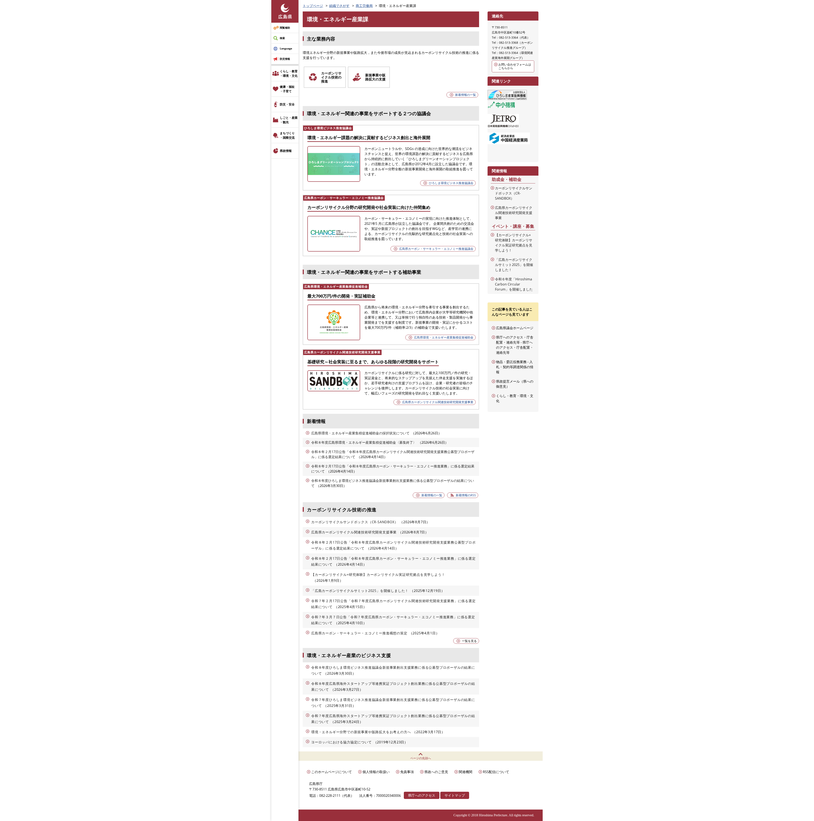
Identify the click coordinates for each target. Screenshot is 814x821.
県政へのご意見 (436, 771)
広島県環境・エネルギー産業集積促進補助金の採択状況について (360, 433)
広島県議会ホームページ (514, 328)
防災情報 (285, 59)
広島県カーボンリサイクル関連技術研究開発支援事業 (437, 402)
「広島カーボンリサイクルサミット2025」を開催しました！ (359, 590)
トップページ (313, 5)
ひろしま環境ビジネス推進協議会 (451, 183)
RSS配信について (496, 771)
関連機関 (465, 771)
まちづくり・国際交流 (287, 135)
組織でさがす (339, 5)
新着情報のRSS (466, 495)
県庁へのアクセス (421, 795)
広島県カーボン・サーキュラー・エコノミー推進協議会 (436, 249)
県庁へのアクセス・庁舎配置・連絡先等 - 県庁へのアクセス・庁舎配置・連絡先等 (514, 345)
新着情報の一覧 (465, 95)
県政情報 (286, 151)
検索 (282, 38)
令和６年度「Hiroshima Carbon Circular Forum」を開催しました (514, 284)
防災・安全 (287, 104)
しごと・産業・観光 (289, 120)
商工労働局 (364, 5)
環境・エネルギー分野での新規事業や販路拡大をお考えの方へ (361, 732)
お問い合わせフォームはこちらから (514, 66)
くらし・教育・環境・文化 (289, 73)
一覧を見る (469, 641)
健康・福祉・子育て (287, 89)
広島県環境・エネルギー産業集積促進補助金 (443, 337)
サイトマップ (455, 795)
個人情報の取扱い (376, 771)
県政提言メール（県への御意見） (514, 384)
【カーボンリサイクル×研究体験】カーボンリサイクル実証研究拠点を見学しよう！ (378, 574)
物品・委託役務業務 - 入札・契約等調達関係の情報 (514, 366)
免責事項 (407, 771)
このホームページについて (331, 771)
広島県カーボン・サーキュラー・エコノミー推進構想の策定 (359, 633)
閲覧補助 (285, 27)
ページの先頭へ (420, 758)
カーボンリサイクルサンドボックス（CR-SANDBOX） (354, 522)
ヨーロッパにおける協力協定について (341, 742)
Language (286, 48)
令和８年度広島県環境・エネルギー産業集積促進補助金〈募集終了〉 (363, 442)
